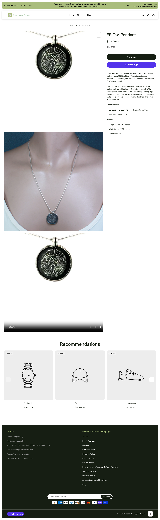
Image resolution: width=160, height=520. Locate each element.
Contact (85, 445)
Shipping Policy (88, 454)
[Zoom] (98, 35)
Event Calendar (88, 441)
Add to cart (131, 57)
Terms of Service (89, 471)
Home (72, 26)
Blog (84, 484)
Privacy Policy (88, 458)
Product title (29, 403)
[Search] (143, 15)
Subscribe (106, 497)
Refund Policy (88, 463)
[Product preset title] (28, 375)
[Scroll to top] (150, 514)
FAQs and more (88, 450)
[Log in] (148, 15)
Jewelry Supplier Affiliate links (94, 480)
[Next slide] (151, 379)
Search (85, 436)
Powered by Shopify (138, 514)
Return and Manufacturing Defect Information (100, 467)
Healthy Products (89, 476)
